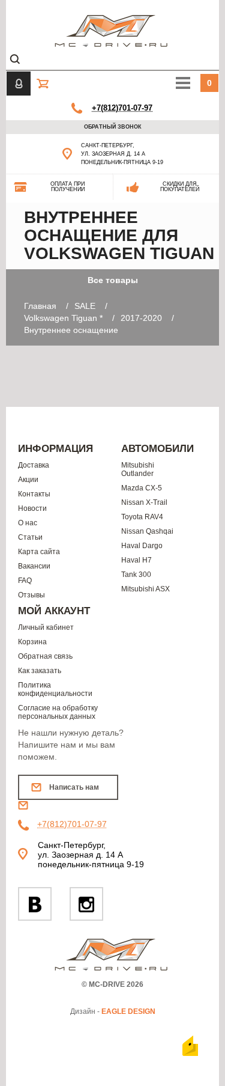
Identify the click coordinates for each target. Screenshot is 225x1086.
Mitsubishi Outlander (137, 469)
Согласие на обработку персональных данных (58, 712)
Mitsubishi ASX (145, 589)
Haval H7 (136, 560)
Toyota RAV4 (142, 517)
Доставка (33, 465)
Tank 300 (136, 574)
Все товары (113, 280)
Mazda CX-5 (141, 488)
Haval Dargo (142, 545)
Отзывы (31, 595)
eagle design (128, 1011)
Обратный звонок (113, 127)
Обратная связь (45, 656)
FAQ (25, 580)
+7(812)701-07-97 (122, 107)
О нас (27, 523)
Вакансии (34, 566)
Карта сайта (39, 552)
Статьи (30, 537)
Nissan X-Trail (144, 502)
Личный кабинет (46, 627)
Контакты (34, 494)
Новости (32, 508)
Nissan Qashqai (147, 531)
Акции (28, 479)
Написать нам (74, 787)
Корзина (32, 642)
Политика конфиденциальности (55, 689)
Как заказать (39, 671)
